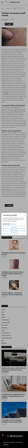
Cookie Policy (6, 224)
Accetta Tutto (14, 232)
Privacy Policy (13, 224)
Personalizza (14, 227)
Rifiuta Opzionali (14, 229)
